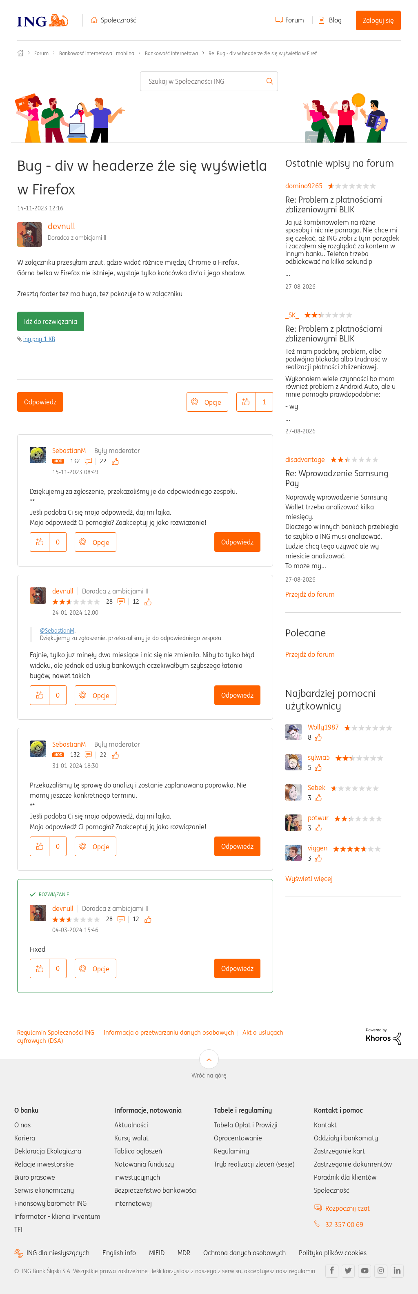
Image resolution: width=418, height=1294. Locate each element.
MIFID (157, 1253)
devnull (61, 226)
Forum (294, 20)
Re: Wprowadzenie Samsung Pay (336, 478)
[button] (246, 402)
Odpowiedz (40, 402)
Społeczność (118, 20)
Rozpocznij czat (347, 1208)
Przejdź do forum (310, 594)
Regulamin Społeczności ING (55, 1032)
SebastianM (69, 450)
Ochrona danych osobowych (244, 1253)
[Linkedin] (397, 1271)
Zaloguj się (378, 20)
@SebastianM (57, 630)
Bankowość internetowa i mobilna (96, 53)
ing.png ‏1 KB (39, 339)
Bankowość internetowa (171, 53)
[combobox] (209, 81)
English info (119, 1253)
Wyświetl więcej (309, 879)
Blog (335, 20)
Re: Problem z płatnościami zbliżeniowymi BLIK (334, 204)
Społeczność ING (20, 53)
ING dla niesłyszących (58, 1253)
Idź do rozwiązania (50, 321)
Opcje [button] (213, 402)
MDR (184, 1253)
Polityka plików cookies (333, 1253)
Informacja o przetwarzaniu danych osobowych (169, 1032)
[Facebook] (331, 1271)
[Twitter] (348, 1271)
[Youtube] (364, 1271)
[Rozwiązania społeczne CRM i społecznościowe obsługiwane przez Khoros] (383, 1036)
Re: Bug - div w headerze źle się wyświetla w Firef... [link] (264, 53)
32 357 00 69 (344, 1224)
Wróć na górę (209, 1075)
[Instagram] (380, 1271)
